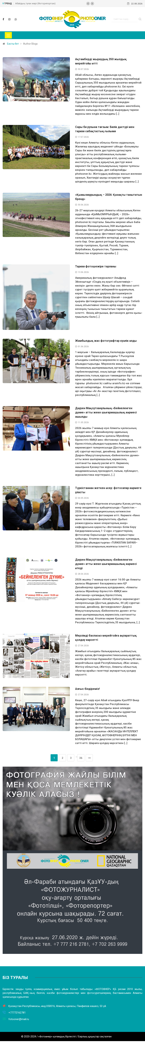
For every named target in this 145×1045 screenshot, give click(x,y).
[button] (88, 3)
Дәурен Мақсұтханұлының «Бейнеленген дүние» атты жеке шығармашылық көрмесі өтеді (106, 564)
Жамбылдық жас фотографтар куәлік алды (106, 340)
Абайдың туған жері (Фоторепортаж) (35, 3)
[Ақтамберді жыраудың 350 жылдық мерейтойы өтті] (3, 19)
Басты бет (13, 43)
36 (80, 758)
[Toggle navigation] (8, 35)
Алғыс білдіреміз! (87, 689)
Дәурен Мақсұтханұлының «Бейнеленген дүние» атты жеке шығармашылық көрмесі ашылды (106, 412)
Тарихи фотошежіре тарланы (95, 266)
